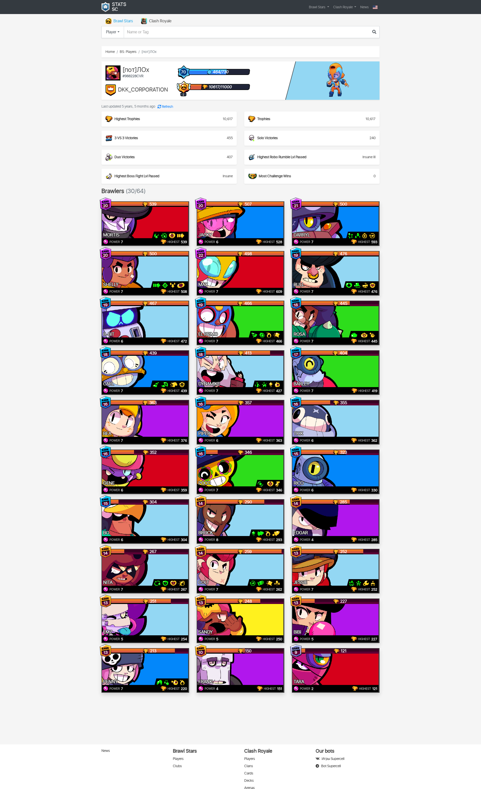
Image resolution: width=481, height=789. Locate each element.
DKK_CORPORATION (143, 90)
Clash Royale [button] (343, 7)
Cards (248, 773)
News (364, 7)
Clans (248, 766)
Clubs (177, 766)
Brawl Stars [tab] (123, 21)
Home (110, 51)
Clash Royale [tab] (160, 21)
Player (111, 32)
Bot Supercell (331, 766)
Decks (249, 780)
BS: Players (128, 51)
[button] (375, 7)
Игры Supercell (333, 758)
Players (178, 758)
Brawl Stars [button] (317, 7)
